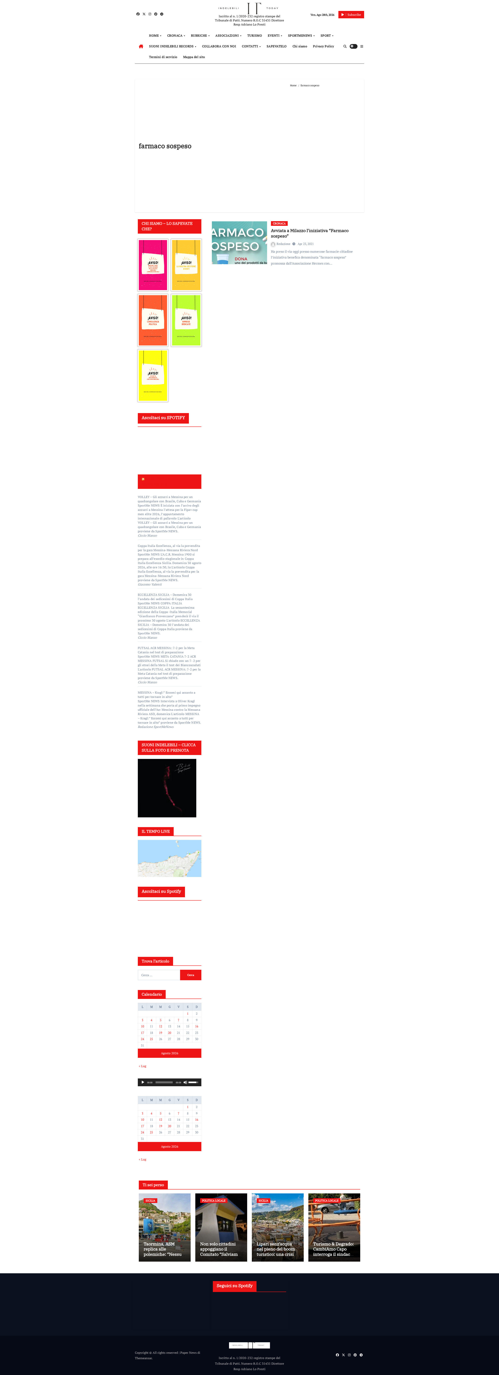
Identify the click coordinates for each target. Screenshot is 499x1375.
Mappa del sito (194, 57)
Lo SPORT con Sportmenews (156, 481)
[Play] (143, 1082)
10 (142, 1026)
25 (151, 1039)
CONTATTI (250, 46)
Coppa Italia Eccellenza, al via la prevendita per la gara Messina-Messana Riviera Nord (169, 548)
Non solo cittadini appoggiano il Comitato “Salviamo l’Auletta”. (220, 1251)
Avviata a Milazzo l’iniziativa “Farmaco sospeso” (310, 233)
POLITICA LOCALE (214, 1200)
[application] (169, 1082)
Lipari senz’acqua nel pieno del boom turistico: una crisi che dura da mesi (276, 1251)
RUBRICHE (199, 35)
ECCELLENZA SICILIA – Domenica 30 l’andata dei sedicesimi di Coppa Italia (165, 597)
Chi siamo (300, 46)
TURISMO (254, 35)
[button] (361, 46)
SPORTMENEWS (300, 35)
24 (142, 1039)
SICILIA (150, 1200)
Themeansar (143, 1358)
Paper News (188, 1352)
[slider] (164, 1082)
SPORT (326, 35)
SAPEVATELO (277, 46)
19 (160, 1033)
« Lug (142, 1066)
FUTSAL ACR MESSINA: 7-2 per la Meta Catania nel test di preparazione (166, 650)
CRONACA (175, 35)
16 (196, 1026)
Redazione (284, 244)
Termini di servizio (163, 57)
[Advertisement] (325, 148)
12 (160, 1026)
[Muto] (185, 1082)
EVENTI (274, 35)
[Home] (141, 46)
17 (142, 1033)
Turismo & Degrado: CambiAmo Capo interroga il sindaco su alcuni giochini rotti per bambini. (333, 1254)
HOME (154, 35)
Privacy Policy (323, 46)
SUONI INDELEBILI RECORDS (172, 46)
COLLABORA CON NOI (219, 46)
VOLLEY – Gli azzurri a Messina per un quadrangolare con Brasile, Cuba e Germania (169, 499)
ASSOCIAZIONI (227, 35)
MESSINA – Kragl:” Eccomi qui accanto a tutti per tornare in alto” (167, 694)
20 (169, 1033)
